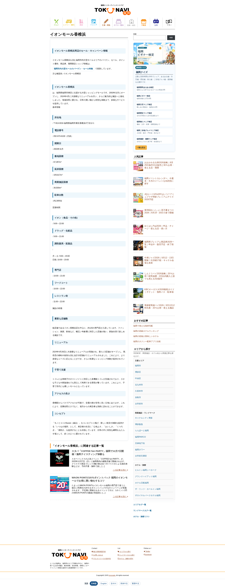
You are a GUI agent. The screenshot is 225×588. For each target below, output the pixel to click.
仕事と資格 (106, 22)
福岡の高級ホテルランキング (146, 331)
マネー (168, 22)
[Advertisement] (69, 525)
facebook (148, 554)
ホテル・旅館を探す (126, 559)
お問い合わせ (98, 555)
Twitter (147, 551)
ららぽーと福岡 (142, 430)
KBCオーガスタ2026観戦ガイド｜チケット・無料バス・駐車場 (159, 290)
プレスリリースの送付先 (102, 559)
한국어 (113, 583)
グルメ (56, 22)
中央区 (138, 378)
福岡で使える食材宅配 (143, 326)
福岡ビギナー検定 (144, 97)
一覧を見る (141, 147)
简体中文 (124, 583)
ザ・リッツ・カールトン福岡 (147, 489)
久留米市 (139, 391)
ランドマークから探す (127, 555)
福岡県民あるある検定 (151, 88)
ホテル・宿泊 (119, 22)
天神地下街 (140, 443)
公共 (156, 22)
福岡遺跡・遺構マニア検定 (149, 140)
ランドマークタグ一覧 (142, 510)
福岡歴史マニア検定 (148, 114)
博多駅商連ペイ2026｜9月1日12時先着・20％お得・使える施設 (159, 306)
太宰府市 (139, 404)
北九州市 (139, 385)
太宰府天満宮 (141, 456)
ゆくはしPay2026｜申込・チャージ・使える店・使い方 (159, 227)
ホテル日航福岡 (142, 483)
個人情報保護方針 (99, 552)
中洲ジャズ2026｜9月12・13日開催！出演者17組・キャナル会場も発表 (159, 260)
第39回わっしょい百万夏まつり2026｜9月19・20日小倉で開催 (159, 211)
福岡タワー (140, 449)
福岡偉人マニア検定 (148, 123)
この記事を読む (120, 470)
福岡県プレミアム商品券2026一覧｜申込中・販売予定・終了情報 (159, 244)
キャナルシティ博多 (144, 418)
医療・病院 (131, 22)
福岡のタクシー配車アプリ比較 (147, 341)
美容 (81, 22)
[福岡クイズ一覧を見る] (154, 53)
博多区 (138, 372)
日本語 (93, 583)
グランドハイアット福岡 (146, 476)
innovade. (112, 575)
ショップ (94, 22)
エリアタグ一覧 (139, 504)
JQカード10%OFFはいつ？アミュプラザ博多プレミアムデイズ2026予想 (159, 197)
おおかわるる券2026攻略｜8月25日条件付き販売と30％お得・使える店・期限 (159, 165)
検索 (134, 34)
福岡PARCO (140, 437)
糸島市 (138, 397)
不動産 (144, 22)
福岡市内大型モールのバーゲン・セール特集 (73, 68)
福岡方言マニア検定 (147, 106)
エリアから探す (125, 552)
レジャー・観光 (69, 22)
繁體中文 (135, 583)
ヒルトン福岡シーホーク (146, 470)
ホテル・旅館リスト (141, 516)
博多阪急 (139, 424)
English (104, 583)
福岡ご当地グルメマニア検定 (148, 131)
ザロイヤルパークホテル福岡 (147, 495)
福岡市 (138, 365)
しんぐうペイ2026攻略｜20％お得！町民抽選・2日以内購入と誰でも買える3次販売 (159, 276)
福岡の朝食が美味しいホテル (146, 336)
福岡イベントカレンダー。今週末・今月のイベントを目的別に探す (159, 181)
